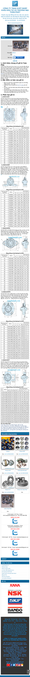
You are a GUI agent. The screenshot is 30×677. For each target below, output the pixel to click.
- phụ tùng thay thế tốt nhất (6, 571)
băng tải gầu (14, 424)
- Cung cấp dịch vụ (5, 565)
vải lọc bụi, (8, 424)
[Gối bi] (20, 51)
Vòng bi (8, 451)
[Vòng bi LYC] (7, 481)
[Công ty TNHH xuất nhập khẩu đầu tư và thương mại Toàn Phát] (15, 6)
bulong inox (25, 429)
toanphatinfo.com (9, 666)
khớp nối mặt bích (7, 428)
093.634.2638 (15, 529)
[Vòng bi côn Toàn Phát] (22, 481)
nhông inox (6, 426)
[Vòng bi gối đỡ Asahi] (22, 462)
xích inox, (12, 426)
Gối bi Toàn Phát (7, 508)
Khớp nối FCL (6, 429)
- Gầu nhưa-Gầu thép (5, 576)
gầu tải (19, 424)
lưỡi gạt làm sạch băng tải (16, 429)
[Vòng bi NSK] (7, 462)
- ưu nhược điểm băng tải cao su (7, 570)
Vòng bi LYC (8, 489)
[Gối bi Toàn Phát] (7, 500)
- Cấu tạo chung (4, 566)
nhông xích (17, 426)
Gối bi (2, 73)
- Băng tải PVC (4, 574)
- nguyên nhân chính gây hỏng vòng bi (8, 573)
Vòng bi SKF (22, 451)
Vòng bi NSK (8, 470)
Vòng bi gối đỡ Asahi (22, 470)
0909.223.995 (15, 517)
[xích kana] (15, 587)
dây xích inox (4, 430)
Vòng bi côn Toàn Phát (22, 489)
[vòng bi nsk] (15, 595)
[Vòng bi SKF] (22, 443)
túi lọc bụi (3, 424)
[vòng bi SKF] (15, 604)
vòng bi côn (5, 427)
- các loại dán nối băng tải (6, 578)
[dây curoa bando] (15, 612)
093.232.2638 (15, 539)
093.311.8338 (15, 549)
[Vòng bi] (7, 443)
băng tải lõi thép (12, 427)
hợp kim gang (20, 85)
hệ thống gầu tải (20, 427)
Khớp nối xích (16, 428)
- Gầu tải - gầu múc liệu (5, 568)
